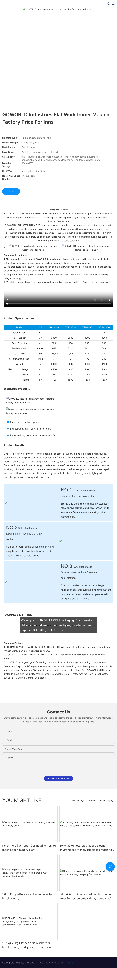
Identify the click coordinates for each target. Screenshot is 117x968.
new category (106, 800)
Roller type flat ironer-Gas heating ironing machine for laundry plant (29, 847)
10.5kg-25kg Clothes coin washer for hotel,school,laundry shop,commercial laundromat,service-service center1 (26, 945)
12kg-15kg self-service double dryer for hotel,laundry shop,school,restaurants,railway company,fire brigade (27, 896)
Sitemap (70, 962)
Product (92, 800)
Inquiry (11, 191)
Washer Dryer (78, 800)
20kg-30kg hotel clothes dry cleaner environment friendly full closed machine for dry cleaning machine (85, 848)
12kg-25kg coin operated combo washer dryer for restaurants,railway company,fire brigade (86, 896)
